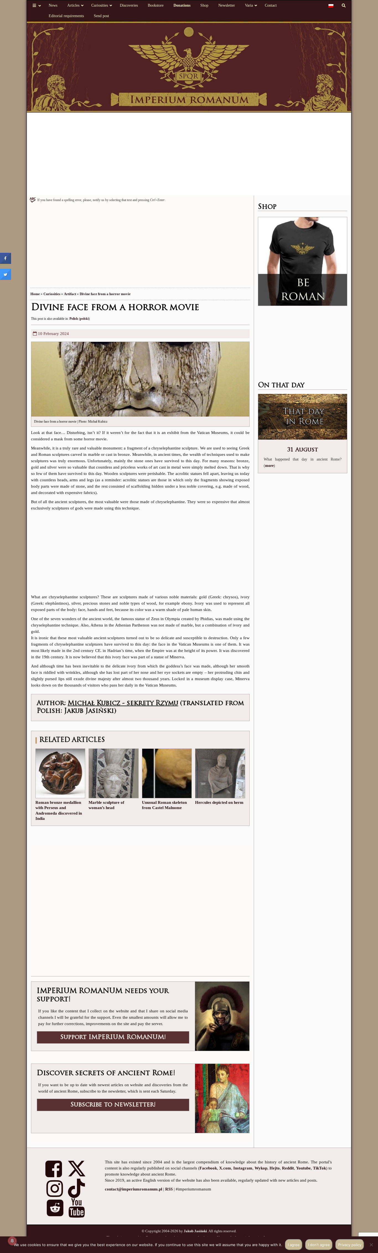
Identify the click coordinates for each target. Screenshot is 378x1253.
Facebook (208, 1168)
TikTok (319, 1168)
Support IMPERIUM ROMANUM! (113, 1037)
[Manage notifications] (12, 1240)
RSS (169, 1189)
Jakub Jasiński (195, 1231)
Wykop (261, 1168)
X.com (225, 1168)
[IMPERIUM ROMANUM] (189, 66)
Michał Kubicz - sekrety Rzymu (123, 703)
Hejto (275, 1168)
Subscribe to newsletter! (113, 1105)
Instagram (242, 1168)
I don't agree (319, 1244)
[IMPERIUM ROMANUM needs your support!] (222, 1015)
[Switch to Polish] (331, 5)
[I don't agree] (371, 1244)
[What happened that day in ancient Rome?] (302, 417)
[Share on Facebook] (5, 262)
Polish (73, 319)
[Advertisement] (189, 154)
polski (84, 319)
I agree (294, 1244)
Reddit (288, 1168)
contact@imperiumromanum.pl (133, 1189)
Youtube (303, 1168)
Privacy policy (349, 1244)
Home (35, 294)
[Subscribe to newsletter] (222, 1098)
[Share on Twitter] (5, 278)
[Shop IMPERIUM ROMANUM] (303, 261)
